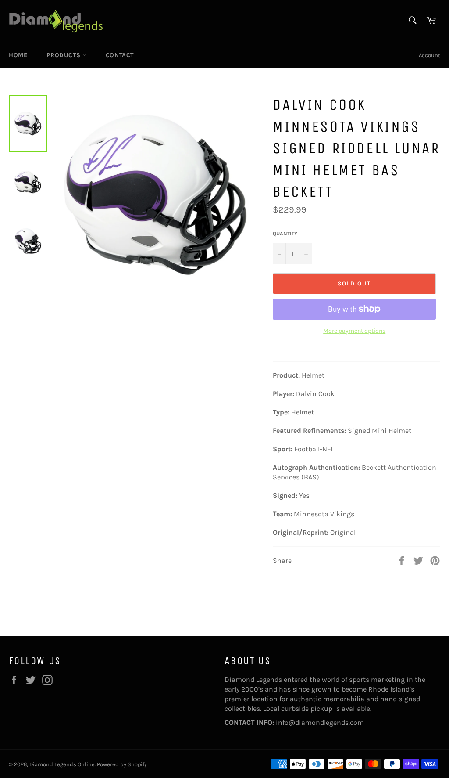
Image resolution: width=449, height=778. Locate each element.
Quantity (285, 234)
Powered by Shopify (122, 764)
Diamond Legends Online (62, 764)
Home (18, 55)
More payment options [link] (354, 331)
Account (429, 55)
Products (64, 55)
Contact (120, 55)
